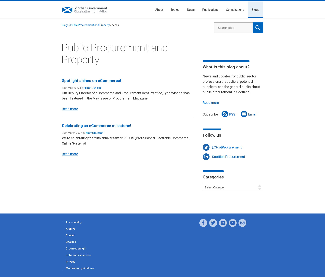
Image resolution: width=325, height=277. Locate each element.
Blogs (255, 9)
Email (252, 114)
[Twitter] (213, 223)
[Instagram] (242, 223)
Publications (210, 9)
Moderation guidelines (80, 268)
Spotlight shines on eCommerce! (91, 80)
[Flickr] (223, 223)
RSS (232, 114)
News (191, 9)
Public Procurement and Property (90, 25)
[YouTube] (233, 223)
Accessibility (74, 222)
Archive (70, 228)
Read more (70, 109)
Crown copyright (76, 248)
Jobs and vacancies (78, 255)
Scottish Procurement (228, 157)
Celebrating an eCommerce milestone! (96, 125)
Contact (70, 235)
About (159, 9)
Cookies (71, 241)
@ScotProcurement (227, 147)
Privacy (70, 261)
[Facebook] (203, 223)
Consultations (235, 9)
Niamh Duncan (92, 87)
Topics (175, 9)
